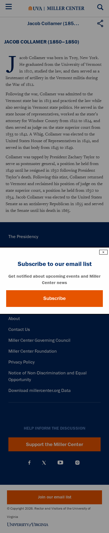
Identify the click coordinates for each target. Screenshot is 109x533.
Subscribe (54, 298)
